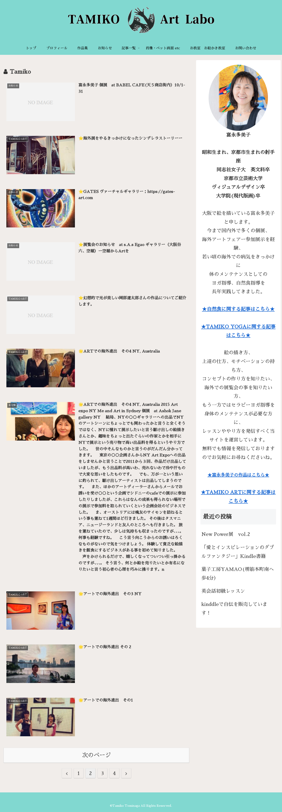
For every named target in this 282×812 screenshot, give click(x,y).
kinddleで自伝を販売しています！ (234, 609)
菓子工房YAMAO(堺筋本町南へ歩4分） (237, 574)
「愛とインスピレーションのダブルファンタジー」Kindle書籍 (237, 552)
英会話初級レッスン (223, 591)
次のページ (96, 755)
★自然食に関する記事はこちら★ (238, 309)
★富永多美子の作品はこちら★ (238, 475)
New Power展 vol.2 (225, 534)
